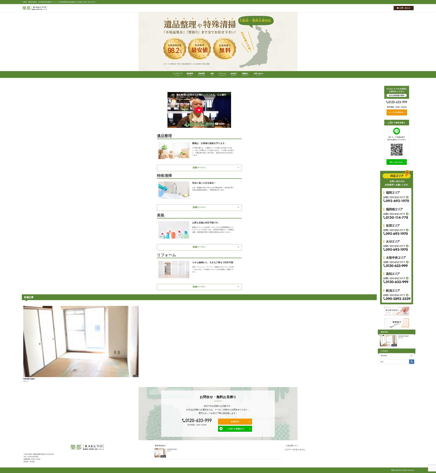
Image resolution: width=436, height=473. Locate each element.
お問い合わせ (404, 8)
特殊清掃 (396, 355)
